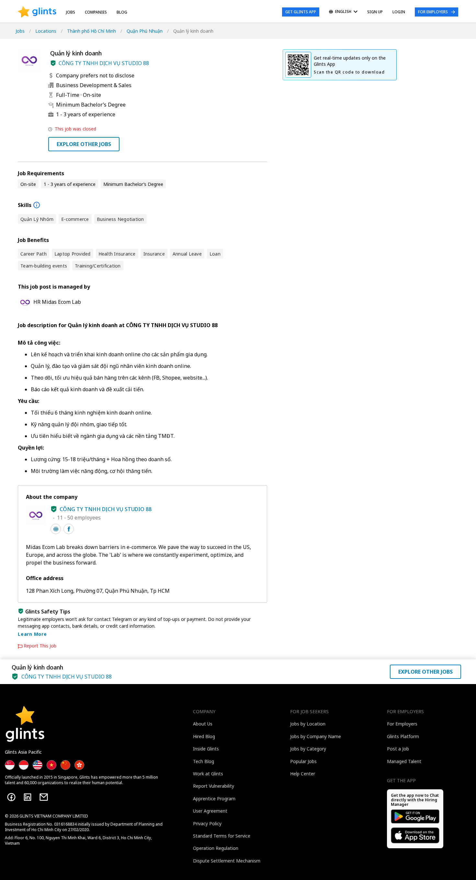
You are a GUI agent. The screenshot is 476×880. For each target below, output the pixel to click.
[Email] (43, 797)
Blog (122, 12)
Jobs (70, 12)
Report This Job (40, 645)
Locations (45, 31)
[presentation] (37, 12)
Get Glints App (300, 12)
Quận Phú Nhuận (145, 31)
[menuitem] (343, 12)
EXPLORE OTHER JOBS (84, 144)
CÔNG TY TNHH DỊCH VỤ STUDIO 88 (104, 63)
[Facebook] (11, 797)
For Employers (433, 12)
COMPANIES (96, 12)
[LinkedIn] (27, 797)
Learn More (32, 634)
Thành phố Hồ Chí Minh (91, 31)
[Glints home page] (37, 12)
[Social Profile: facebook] (69, 529)
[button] (53, 63)
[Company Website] (56, 529)
